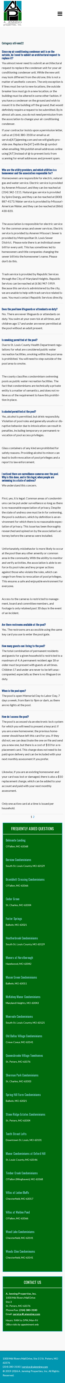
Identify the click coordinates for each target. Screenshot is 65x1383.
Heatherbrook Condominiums (22, 938)
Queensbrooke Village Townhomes (24, 1055)
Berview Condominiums (18, 860)
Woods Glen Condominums (20, 1251)
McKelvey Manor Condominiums (23, 997)
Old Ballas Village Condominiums (24, 1036)
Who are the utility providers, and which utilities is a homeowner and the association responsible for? (29, 171)
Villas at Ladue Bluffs (17, 1192)
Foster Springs (14, 918)
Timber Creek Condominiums (22, 1173)
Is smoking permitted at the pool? (20, 340)
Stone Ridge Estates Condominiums (25, 1114)
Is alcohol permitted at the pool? (19, 411)
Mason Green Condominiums (21, 977)
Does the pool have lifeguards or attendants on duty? (30, 309)
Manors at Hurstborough (19, 957)
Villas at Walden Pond (18, 1212)
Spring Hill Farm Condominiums (23, 1094)
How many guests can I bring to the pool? (23, 646)
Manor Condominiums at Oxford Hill (26, 1153)
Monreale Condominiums (19, 1016)
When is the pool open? (14, 691)
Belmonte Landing (15, 840)
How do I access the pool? (15, 716)
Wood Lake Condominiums (20, 1232)
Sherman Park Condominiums (22, 1075)
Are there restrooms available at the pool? (24, 624)
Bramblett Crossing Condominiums (25, 879)
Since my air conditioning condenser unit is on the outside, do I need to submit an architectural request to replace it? (31, 54)
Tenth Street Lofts (16, 1134)
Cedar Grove (12, 899)
